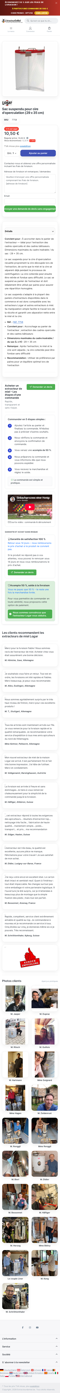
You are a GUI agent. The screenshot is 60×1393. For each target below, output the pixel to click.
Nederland (18, 1373)
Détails (8, 231)
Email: (7, 196)
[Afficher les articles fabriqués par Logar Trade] (7, 102)
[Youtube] (37, 1327)
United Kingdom (36, 1373)
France (48, 1370)
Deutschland (9, 1370)
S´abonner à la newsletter (16, 1362)
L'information (9, 1338)
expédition (25, 146)
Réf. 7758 (18, 322)
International (26, 1375)
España (50, 1373)
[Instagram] (30, 1327)
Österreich (25, 1370)
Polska (12, 1375)
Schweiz (37, 1370)
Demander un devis (42, 387)
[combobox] (41, 21)
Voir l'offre (42, 13)
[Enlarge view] (30, 69)
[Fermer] (56, 3)
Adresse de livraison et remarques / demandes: (27, 171)
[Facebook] (23, 1327)
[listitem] (30, 69)
